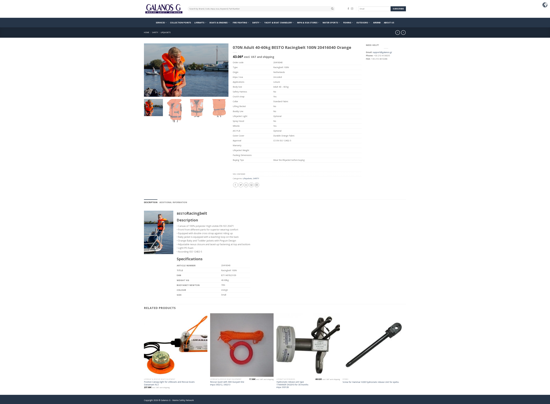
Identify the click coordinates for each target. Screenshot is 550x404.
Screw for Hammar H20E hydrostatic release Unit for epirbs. (371, 382)
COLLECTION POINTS (180, 22)
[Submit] (332, 8)
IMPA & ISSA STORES (307, 22)
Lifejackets (166, 32)
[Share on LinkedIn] (256, 184)
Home (146, 32)
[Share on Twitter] (240, 184)
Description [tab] (150, 202)
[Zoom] (148, 93)
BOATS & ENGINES (219, 22)
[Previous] (149, 70)
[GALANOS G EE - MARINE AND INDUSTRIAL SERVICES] (163, 9)
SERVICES (160, 22)
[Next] (223, 70)
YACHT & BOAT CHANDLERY (278, 22)
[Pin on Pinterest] (251, 184)
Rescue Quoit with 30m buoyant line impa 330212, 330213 (227, 383)
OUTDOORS (362, 22)
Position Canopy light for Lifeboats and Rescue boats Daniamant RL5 (169, 383)
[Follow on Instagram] (352, 8)
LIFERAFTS (199, 22)
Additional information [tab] (173, 202)
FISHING (347, 22)
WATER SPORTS (330, 22)
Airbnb (377, 22)
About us (389, 22)
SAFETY (255, 22)
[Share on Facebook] (235, 184)
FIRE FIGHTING (240, 22)
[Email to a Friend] (246, 184)
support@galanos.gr (382, 52)
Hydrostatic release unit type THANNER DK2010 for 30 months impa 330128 (292, 385)
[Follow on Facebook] (348, 8)
